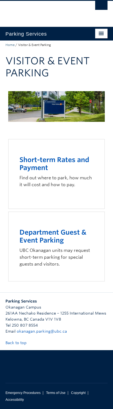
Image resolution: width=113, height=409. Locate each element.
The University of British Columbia (41, 11)
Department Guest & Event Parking (52, 236)
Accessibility (14, 400)
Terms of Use (56, 393)
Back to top (16, 343)
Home (10, 45)
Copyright (78, 393)
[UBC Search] (101, 7)
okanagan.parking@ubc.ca (42, 331)
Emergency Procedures (23, 393)
